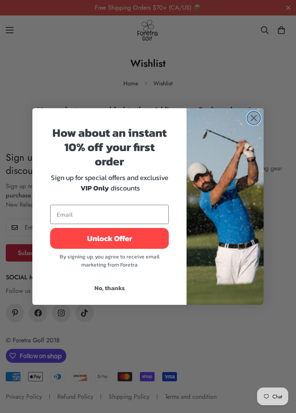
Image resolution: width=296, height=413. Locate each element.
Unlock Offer (109, 238)
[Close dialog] (254, 118)
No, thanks (109, 287)
